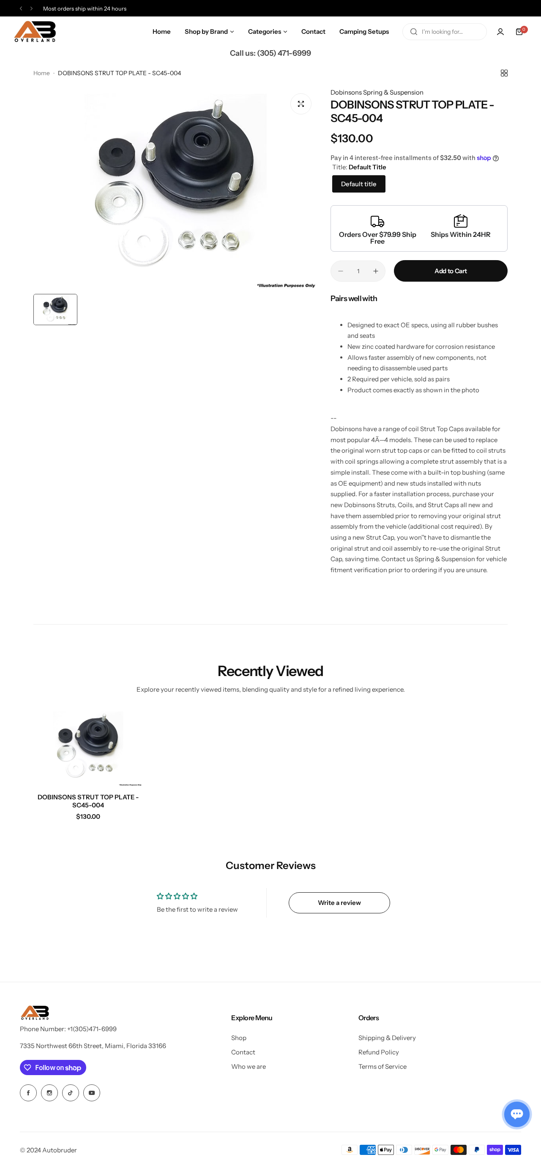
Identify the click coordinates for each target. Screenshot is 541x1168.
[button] (21, 9)
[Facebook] (28, 1092)
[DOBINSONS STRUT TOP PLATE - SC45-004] (87, 748)
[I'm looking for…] (413, 31)
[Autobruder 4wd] (35, 32)
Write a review (339, 903)
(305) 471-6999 (284, 53)
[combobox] (444, 31)
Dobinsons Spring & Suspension (377, 92)
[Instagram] (49, 1092)
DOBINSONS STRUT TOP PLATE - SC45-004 (88, 801)
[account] (500, 31)
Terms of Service (382, 1066)
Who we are (248, 1066)
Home (41, 73)
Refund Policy (378, 1052)
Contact (243, 1052)
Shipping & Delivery (387, 1038)
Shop (238, 1038)
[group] (175, 188)
